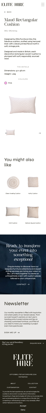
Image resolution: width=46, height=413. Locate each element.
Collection (33, 383)
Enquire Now (35, 343)
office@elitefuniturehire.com (23, 374)
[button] (10, 133)
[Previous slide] (6, 133)
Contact (21, 284)
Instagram (23, 377)
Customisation (13, 387)
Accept (23, 406)
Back (9, 12)
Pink (10, 83)
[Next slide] (40, 133)
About (13, 383)
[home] (23, 360)
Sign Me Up (10, 332)
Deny (23, 410)
